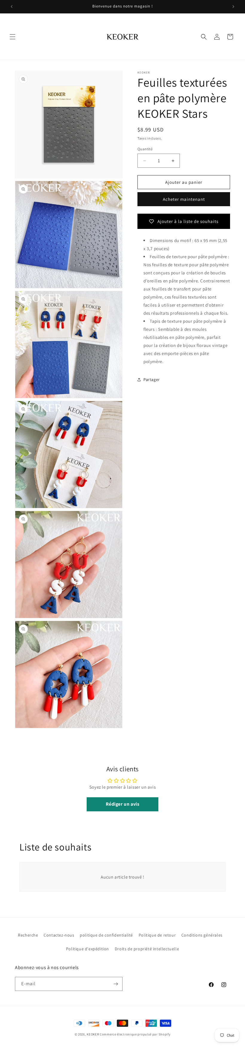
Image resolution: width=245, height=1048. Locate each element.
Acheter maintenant (184, 199)
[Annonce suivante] (233, 6)
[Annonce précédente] (11, 6)
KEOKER (93, 1034)
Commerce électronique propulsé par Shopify (135, 1034)
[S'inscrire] (115, 984)
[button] (12, 36)
